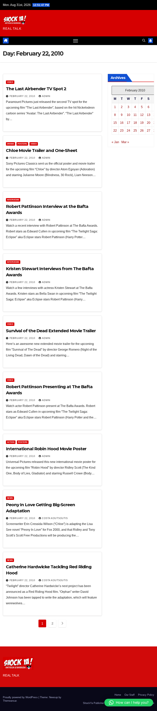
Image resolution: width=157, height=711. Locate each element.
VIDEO (10, 82)
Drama (10, 144)
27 (148, 130)
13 (148, 114)
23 (121, 130)
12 (142, 114)
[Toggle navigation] (75, 41)
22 (115, 130)
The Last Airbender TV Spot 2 (36, 88)
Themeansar (9, 700)
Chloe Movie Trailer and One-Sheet (41, 150)
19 (142, 122)
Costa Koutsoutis (55, 518)
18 (135, 122)
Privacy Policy (146, 694)
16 (121, 122)
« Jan (115, 142)
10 (128, 114)
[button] (143, 40)
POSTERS (22, 144)
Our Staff (129, 694)
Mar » (125, 142)
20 (148, 122)
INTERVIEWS (13, 200)
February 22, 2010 (23, 96)
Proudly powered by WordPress (20, 697)
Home (117, 694)
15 (115, 122)
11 (135, 114)
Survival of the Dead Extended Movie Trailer (51, 330)
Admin (46, 96)
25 (135, 130)
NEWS (10, 498)
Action (10, 442)
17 (128, 122)
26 (142, 130)
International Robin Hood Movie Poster (46, 448)
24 (128, 130)
